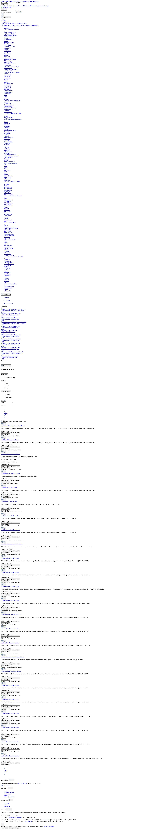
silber (7, 386)
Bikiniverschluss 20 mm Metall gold (10, 685)
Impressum (7, 5)
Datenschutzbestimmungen (15, 817)
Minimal (7, 402)
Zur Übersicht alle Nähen (10, 222)
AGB (12, 5)
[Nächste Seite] (4, 416)
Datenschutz (35, 5)
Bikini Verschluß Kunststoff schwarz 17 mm (12, 544)
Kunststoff (8, 394)
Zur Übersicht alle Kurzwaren (11, 29)
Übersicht (3, 23)
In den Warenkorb (5, 434)
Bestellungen (23, 23)
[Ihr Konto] (2, 14)
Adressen (17, 23)
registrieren (6, 22)
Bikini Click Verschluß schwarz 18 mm (10, 515)
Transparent (9, 397)
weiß (7, 388)
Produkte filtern (6, 366)
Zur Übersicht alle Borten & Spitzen (13, 195)
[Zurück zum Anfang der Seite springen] (2, 824)
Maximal (7, 405)
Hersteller (3, 374)
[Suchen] (17, 12)
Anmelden (3, 20)
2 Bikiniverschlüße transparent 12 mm (10, 454)
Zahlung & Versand (19, 5)
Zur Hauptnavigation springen (31, 1)
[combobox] (8, 12)
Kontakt (3, 5)
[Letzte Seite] (4, 417)
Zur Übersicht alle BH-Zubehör (12, 181)
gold (7, 383)
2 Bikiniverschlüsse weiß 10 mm (9, 487)
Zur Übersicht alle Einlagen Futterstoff (13, 256)
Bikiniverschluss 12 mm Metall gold (10, 558)
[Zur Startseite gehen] (6, 7)
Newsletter (6, 795)
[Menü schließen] (4, 31)
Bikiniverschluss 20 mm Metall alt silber (11, 671)
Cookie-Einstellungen (43, 5)
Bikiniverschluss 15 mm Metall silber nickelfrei (12, 657)
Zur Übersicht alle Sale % (10, 283)
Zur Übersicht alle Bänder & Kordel (13, 119)
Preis (2, 400)
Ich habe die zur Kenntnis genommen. (19, 817)
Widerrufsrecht (27, 5)
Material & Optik (5, 391)
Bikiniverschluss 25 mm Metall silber (10, 741)
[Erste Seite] (4, 410)
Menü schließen (7, 17)
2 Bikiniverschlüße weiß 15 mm (9, 501)
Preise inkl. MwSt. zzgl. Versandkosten (10, 432)
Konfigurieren (18, 828)
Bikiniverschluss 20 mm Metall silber (10, 699)
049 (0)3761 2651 (22, 783)
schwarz (8, 385)
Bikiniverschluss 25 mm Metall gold (10, 713)
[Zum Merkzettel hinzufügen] (3, 423)
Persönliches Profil (10, 23)
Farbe (2, 380)
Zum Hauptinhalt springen (7, 1)
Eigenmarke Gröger (11, 377)
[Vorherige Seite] (4, 411)
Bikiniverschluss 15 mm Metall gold (10, 572)
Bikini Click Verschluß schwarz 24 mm (10, 530)
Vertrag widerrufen (5, 785)
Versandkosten (28, 821)
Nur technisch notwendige (7, 828)
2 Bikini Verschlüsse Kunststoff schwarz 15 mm (13, 425)
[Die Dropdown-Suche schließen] (20, 12)
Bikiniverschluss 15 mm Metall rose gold (11, 614)
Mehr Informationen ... (49, 826)
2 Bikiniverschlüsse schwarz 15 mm (10, 440)
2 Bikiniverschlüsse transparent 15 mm (10, 473)
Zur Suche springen (19, 1)
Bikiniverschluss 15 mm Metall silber (10, 628)
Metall (7, 396)
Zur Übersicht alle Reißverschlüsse (12, 113)
